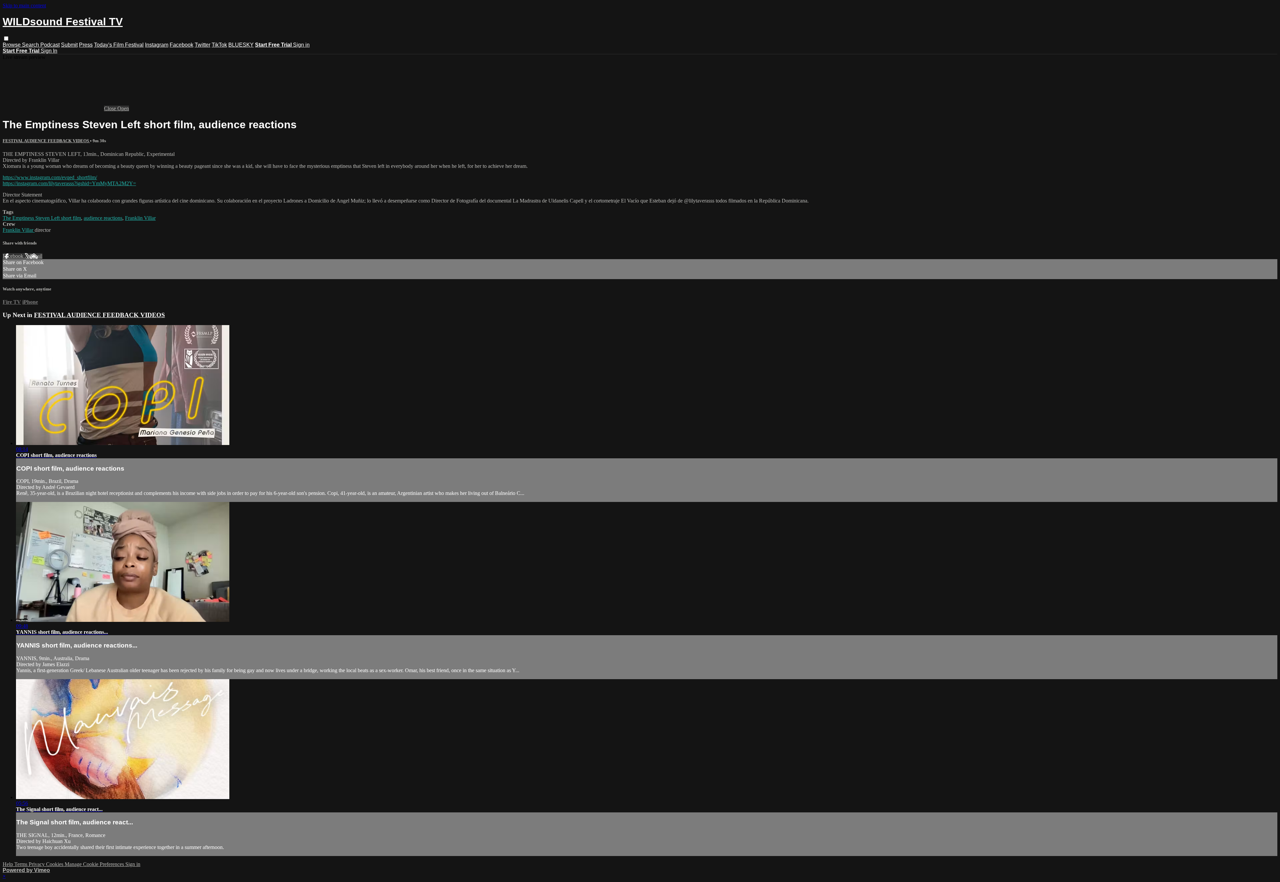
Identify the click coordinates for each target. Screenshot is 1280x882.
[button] (6, 38)
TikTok (219, 45)
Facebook (181, 45)
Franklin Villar (140, 218)
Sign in (301, 45)
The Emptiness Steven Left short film (42, 218)
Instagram (156, 45)
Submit (69, 45)
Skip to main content (24, 5)
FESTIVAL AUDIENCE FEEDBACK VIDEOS (46, 140)
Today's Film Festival (119, 45)
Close (110, 108)
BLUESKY (241, 45)
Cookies (55, 864)
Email (36, 256)
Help (8, 864)
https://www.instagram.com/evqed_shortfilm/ (50, 177)
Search (31, 45)
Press (86, 45)
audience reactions (103, 218)
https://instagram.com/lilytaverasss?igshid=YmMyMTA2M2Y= (69, 183)
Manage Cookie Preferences (95, 864)
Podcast (50, 45)
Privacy (37, 864)
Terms (21, 864)
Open (123, 108)
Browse (12, 45)
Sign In (49, 51)
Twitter (202, 45)
